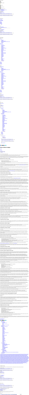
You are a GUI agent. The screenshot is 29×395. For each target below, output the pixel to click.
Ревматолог (3, 339)
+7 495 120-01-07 (2, 10)
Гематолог (2, 47)
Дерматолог (2, 48)
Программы (3, 346)
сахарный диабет (12, 361)
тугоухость (4, 362)
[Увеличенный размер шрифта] (0, 2)
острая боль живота (21, 358)
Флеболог (2, 59)
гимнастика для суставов (2, 355)
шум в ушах (4, 363)
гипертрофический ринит (17, 355)
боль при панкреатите (13, 354)
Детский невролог (4, 350)
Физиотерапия (3, 348)
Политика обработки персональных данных (5, 41)
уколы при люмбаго (16, 362)
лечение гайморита (7, 357)
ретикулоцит (9, 361)
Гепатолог (3, 330)
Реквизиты (2, 42)
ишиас (16, 356)
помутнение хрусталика (8, 359)
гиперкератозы (9, 355)
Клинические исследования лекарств (6, 344)
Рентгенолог (2, 83)
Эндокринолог (2, 60)
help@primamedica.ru (2, 12)
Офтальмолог (3, 338)
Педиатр (3, 351)
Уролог (2, 58)
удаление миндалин (10, 362)
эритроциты (20, 363)
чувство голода (1, 363)
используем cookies (15, 394)
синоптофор (24, 361)
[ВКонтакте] (0, 145)
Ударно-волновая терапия (4, 347)
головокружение (25, 355)
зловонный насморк (11, 356)
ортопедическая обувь (6, 358)
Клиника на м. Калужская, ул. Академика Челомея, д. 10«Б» (6, 368)
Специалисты (1, 20)
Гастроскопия (3, 322)
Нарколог (2, 50)
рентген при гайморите (6, 361)
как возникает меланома (19, 356)
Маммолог (3, 334)
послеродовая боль (13, 359)
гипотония (23, 355)
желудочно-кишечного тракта (12, 170)
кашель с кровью (26, 356)
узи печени (13, 362)
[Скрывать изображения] (0, 6)
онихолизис (2, 358)
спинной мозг (26, 361)
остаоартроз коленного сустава (11, 358)
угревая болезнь (6, 362)
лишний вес (18, 357)
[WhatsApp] (4, 145)
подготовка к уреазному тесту (3, 359)
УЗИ (2, 324)
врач (9, 157)
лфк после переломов (24, 357)
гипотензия (21, 355)
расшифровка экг (2, 361)
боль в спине (3, 354)
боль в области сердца (2, 318)
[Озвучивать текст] (0, 7)
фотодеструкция (24, 362)
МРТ (2, 323)
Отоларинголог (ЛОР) (3, 52)
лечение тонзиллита (15, 357)
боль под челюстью (9, 354)
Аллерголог (3, 327)
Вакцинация (3, 343)
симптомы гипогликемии (20, 361)
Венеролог (2, 46)
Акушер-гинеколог (3, 45)
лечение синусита (11, 357)
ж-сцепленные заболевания (6, 356)
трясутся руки (1, 362)
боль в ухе (6, 354)
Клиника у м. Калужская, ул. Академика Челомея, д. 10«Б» (6, 13)
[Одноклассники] (1, 145)
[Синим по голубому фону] (0, 4)
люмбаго (27, 357)
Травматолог (2, 56)
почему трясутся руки (23, 359)
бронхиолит (16, 354)
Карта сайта (1, 389)
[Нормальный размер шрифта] (0, 1)
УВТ (1, 57)
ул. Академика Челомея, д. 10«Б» (3, 27)
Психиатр (2, 82)
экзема (6, 363)
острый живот (24, 358)
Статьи (1, 23)
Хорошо (20, 394)
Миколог (3, 335)
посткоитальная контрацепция (18, 359)
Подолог (2, 53)
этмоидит (22, 363)
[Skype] (5, 145)
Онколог (2, 51)
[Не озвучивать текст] (0, 8)
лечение (4, 357)
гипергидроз (6, 355)
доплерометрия (1, 356)
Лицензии (2, 40)
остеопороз (15, 358)
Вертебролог (3, 328)
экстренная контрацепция (9, 363)
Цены (0, 21)
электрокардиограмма (16, 363)
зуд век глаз (14, 356)
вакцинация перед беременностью (21, 354)
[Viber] (3, 145)
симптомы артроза (16, 361)
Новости (1, 22)
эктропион (13, 363)
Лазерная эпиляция (4, 345)
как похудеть (23, 356)
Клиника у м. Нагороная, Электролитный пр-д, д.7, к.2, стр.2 (7, 140)
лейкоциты (3, 357)
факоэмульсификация (21, 362)
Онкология (3, 337)
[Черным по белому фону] (0, 3)
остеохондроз (17, 358)
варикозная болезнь (26, 354)
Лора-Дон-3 (20, 357)
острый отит (27, 358)
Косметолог (2, 49)
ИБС (15, 356)
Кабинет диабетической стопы (5, 332)
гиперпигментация (12, 355)
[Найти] (0, 28)
